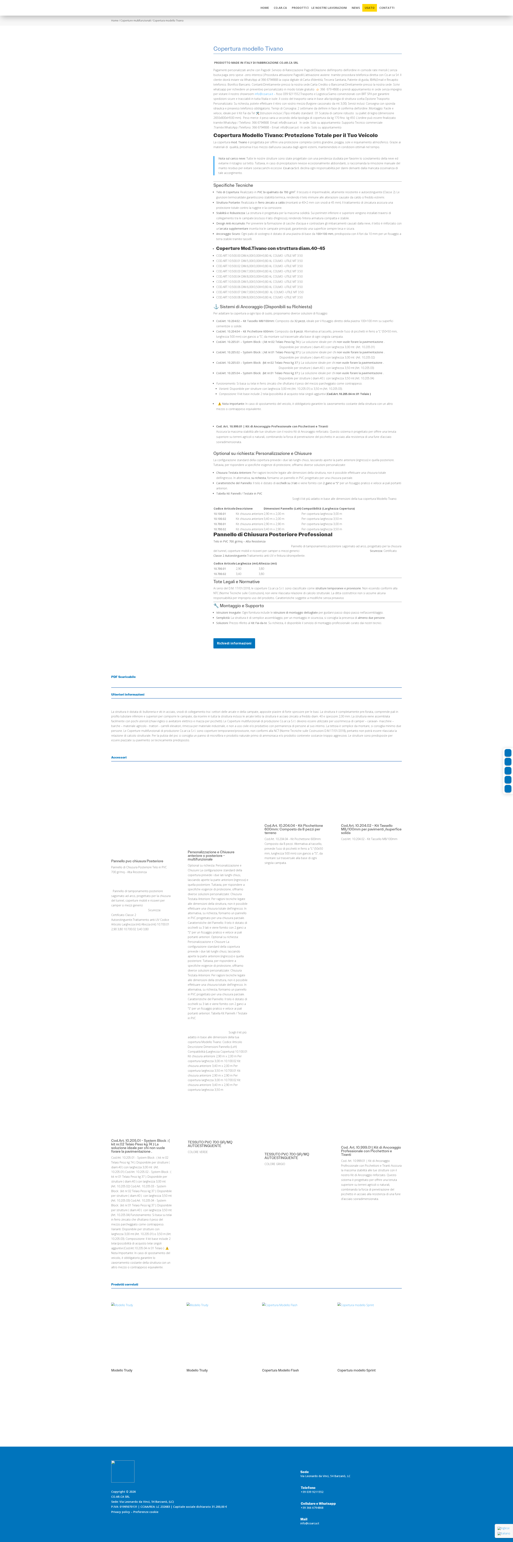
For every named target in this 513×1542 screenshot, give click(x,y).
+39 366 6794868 (312, 1508)
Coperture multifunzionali (135, 20)
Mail (303, 1519)
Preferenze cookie (145, 1512)
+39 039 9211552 (312, 1492)
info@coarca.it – (265, 94)
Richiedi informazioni (234, 643)
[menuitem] (264, 8)
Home (114, 20)
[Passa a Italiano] (504, 1533)
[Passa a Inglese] (504, 1528)
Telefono (308, 1488)
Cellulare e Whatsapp (318, 1504)
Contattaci (379, 1413)
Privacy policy (120, 1512)
